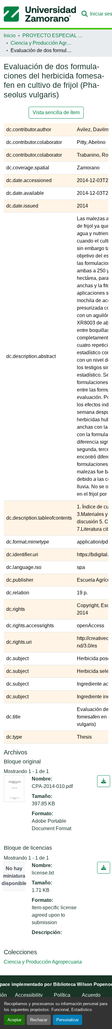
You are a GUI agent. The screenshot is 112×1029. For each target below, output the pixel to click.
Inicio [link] (10, 35)
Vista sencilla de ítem (56, 112)
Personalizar (67, 1020)
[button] (40, 14)
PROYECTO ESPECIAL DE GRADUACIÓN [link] (53, 35)
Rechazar (38, 1020)
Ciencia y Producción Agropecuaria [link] (42, 43)
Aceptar (14, 1020)
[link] (103, 781)
